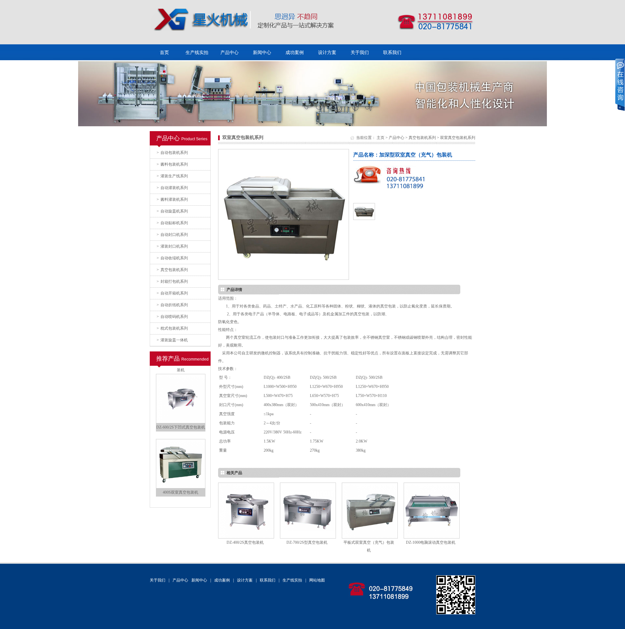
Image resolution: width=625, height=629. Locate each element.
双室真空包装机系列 (457, 137)
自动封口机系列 (172, 234)
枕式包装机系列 (172, 328)
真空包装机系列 (172, 269)
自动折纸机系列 (172, 305)
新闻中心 (262, 52)
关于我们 (360, 52)
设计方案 (327, 52)
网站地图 (317, 580)
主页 (380, 137)
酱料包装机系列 (172, 164)
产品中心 (229, 52)
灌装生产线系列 (172, 176)
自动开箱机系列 (172, 293)
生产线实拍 (197, 52)
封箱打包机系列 (172, 281)
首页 (164, 52)
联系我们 (392, 52)
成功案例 (294, 52)
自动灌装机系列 (172, 187)
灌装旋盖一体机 (172, 340)
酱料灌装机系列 (172, 199)
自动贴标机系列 (172, 223)
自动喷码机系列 (172, 316)
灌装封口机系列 (172, 246)
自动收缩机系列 (172, 258)
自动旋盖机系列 (172, 211)
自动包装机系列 (172, 152)
